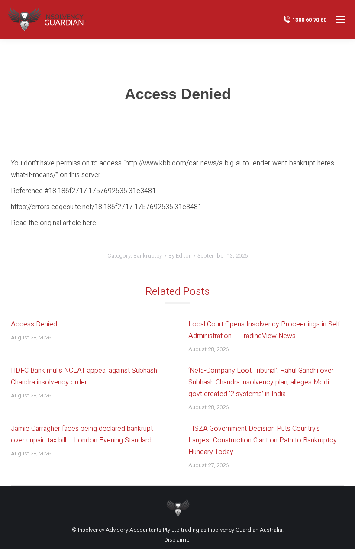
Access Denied (34, 324)
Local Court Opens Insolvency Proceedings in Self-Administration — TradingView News (265, 330)
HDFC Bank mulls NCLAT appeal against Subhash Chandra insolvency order (84, 376)
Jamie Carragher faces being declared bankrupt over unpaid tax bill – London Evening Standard (82, 434)
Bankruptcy (147, 256)
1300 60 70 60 (309, 19)
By (179, 256)
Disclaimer (177, 540)
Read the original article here (53, 223)
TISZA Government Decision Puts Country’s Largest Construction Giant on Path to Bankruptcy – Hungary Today (265, 440)
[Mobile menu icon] (340, 19)
